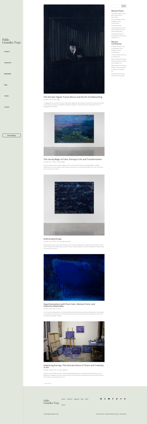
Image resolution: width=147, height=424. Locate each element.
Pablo (46, 99)
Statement (7, 63)
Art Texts (59, 162)
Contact (6, 107)
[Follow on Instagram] (101, 398)
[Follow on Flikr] (120, 398)
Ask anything (11, 135)
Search (123, 6)
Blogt (58, 99)
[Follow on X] (105, 398)
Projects (7, 51)
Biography (7, 74)
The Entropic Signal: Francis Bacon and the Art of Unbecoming (73, 97)
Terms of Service (100, 414)
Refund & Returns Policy (112, 414)
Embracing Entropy (52, 238)
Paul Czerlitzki (121, 75)
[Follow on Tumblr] (124, 398)
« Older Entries (47, 383)
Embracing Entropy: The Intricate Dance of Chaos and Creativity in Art (74, 366)
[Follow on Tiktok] (116, 398)
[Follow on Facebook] (112, 398)
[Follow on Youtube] (108, 398)
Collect (6, 96)
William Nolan (115, 65)
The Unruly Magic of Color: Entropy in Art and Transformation (73, 159)
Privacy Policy (123, 414)
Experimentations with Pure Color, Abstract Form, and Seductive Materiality (69, 305)
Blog (5, 85)
